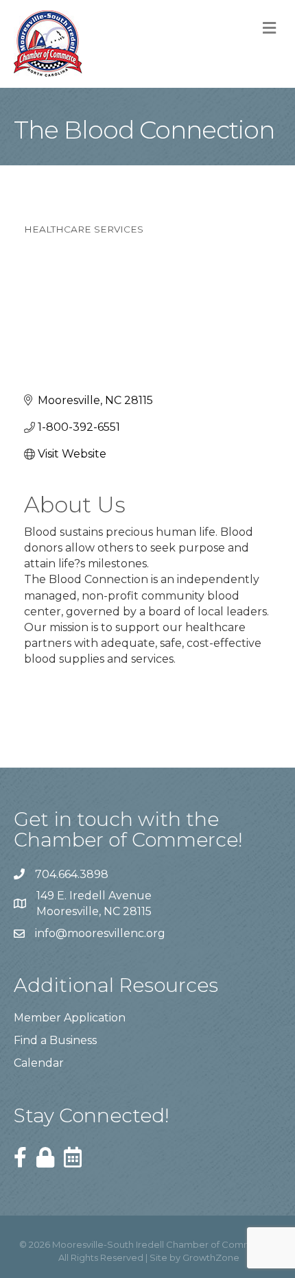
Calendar (39, 1062)
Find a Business (55, 1040)
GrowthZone (210, 1257)
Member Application (70, 1017)
